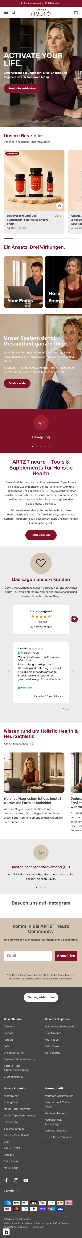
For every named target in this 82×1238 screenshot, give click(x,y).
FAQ (6, 1046)
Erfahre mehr (17, 383)
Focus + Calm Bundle (16, 1135)
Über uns (9, 1026)
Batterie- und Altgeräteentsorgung (16, 1068)
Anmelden (66, 956)
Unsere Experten (14, 1052)
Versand (65, 1223)
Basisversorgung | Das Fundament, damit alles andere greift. (27, 219)
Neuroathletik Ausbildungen (53, 1122)
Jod (6, 1141)
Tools (48, 499)
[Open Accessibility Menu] (74, 619)
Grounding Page (13, 1076)
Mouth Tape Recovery (17, 1109)
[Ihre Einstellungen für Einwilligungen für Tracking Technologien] (6, 1231)
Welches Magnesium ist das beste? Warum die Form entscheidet (32, 800)
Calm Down (52, 1046)
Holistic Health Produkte (60, 1026)
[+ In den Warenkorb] (59, 205)
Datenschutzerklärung (36, 1223)
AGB (55, 1223)
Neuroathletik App (56, 1130)
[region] (41, 672)
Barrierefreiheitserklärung (19, 1059)
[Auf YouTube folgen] (25, 1180)
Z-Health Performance (58, 1137)
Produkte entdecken (22, 88)
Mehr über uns (41, 535)
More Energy (52, 1052)
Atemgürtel (11, 1102)
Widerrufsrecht (12, 1223)
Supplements (34, 503)
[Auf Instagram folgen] (16, 1180)
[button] (9, 672)
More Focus (11, 1168)
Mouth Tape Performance (19, 1115)
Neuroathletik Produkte (59, 1096)
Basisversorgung (14, 1128)
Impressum (38, 1227)
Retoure (9, 1039)
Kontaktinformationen (16, 1227)
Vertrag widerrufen (41, 997)
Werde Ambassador (56, 1113)
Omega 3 (9, 1154)
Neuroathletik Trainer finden (58, 1104)
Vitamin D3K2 (12, 1148)
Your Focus (52, 1039)
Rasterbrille (11, 1122)
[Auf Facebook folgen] (6, 1180)
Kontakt (8, 1033)
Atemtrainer (11, 1096)
